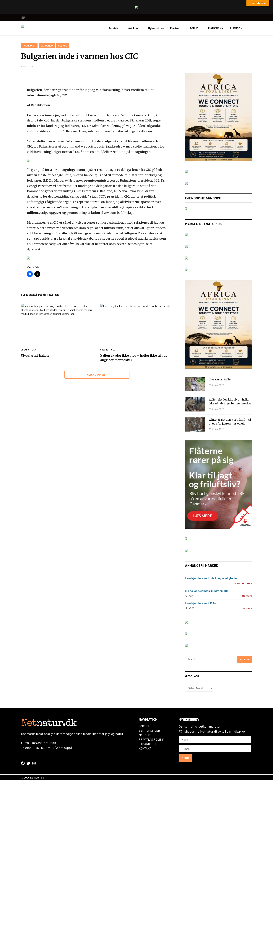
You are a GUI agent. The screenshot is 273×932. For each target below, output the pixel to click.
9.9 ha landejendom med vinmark (206, 590)
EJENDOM (236, 28)
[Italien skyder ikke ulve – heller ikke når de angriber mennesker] (136, 324)
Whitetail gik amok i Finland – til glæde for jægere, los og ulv (230, 421)
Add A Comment (97, 374)
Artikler (133, 28)
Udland (62, 45)
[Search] (250, 17)
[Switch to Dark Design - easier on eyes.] (250, 28)
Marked (175, 28)
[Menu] (23, 17)
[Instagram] (34, 763)
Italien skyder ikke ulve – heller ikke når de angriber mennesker (133, 358)
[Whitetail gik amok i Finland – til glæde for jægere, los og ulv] (195, 424)
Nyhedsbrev (156, 28)
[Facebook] (8, 85)
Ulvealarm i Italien (35, 355)
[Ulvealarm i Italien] (57, 324)
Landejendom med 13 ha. (201, 603)
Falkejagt (29, 45)
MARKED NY (215, 28)
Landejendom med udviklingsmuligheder (211, 578)
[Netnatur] (39, 28)
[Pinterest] (8, 111)
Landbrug (47, 45)
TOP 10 (193, 28)
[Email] (8, 120)
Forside (113, 28)
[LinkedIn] (8, 102)
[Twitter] (8, 94)
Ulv (34, 350)
